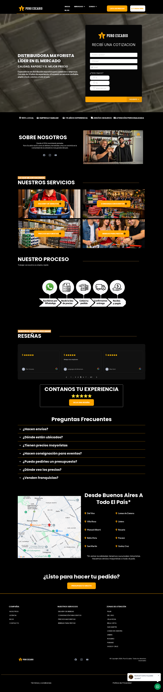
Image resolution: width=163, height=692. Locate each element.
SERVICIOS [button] (78, 6)
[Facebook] (44, 155)
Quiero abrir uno (101, 88)
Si (96, 78)
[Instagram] (50, 155)
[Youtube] (56, 155)
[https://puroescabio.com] (31, 8)
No (97, 83)
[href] (49, 527)
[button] (134, 99)
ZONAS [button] (92, 6)
